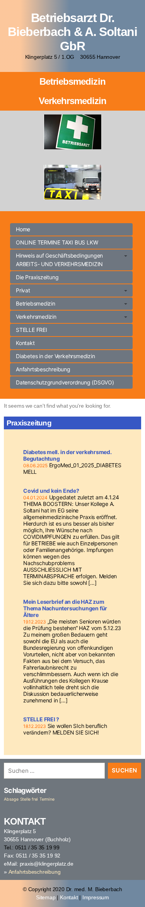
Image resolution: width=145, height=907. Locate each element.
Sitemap (46, 897)
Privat (23, 290)
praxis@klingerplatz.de (46, 864)
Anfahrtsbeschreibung (43, 369)
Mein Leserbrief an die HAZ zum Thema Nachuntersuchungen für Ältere (65, 608)
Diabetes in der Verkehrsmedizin (55, 356)
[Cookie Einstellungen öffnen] (14, 893)
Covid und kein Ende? (51, 490)
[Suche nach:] (53, 772)
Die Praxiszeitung (37, 277)
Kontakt (25, 343)
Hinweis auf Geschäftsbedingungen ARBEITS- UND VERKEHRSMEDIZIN (59, 259)
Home (23, 229)
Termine (47, 799)
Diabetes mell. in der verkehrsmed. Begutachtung (67, 455)
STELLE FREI (31, 329)
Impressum (95, 897)
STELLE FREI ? (41, 719)
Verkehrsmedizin (72, 101)
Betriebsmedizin (72, 81)
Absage (11, 799)
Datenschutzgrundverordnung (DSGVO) (65, 382)
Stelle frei (29, 799)
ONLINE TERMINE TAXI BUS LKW (57, 242)
